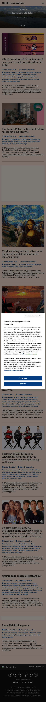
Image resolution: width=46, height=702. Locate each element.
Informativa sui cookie (29, 354)
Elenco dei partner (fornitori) (14, 370)
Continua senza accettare (33, 316)
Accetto (23, 384)
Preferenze (23, 378)
